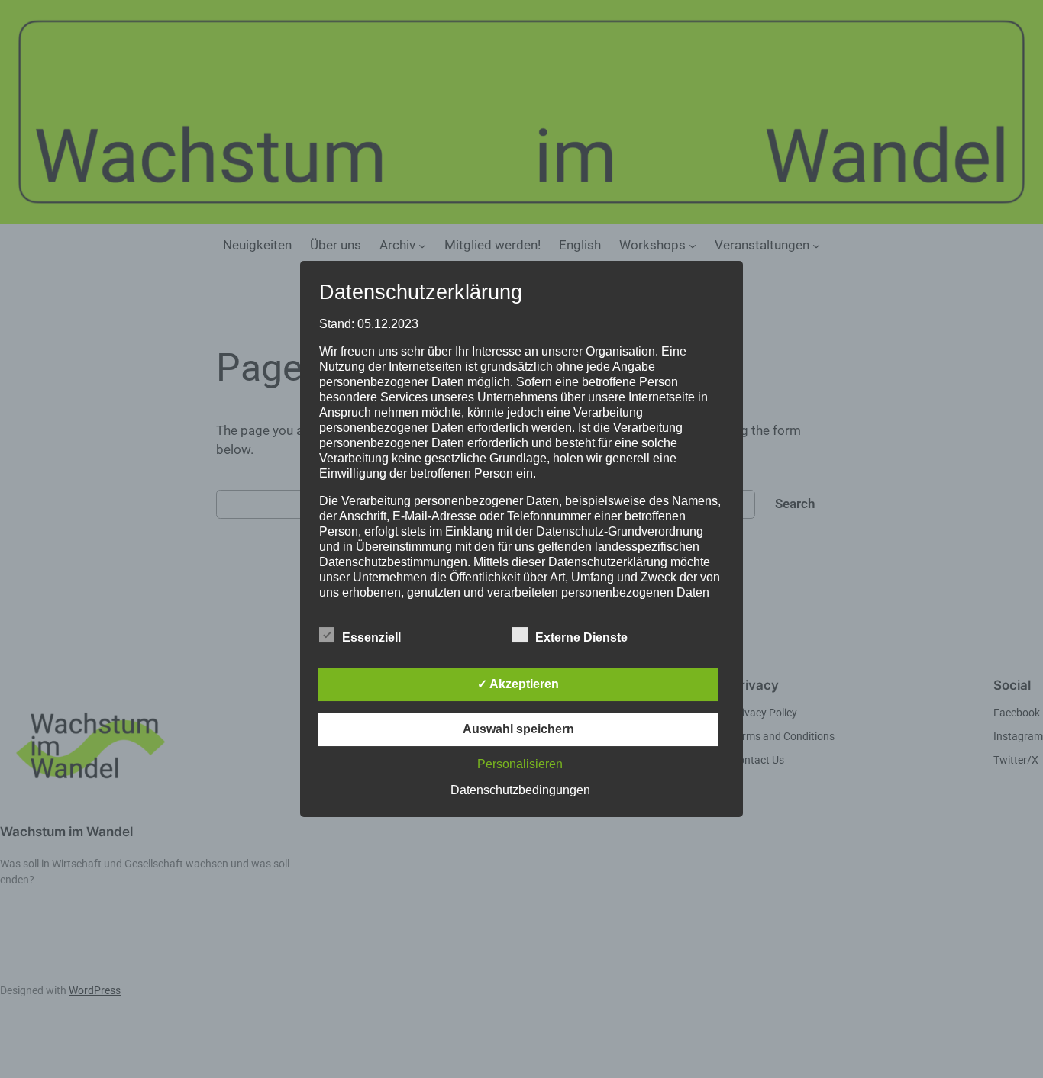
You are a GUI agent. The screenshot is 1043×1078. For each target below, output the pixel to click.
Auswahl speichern (518, 728)
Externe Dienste (581, 637)
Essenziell (371, 637)
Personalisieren (520, 764)
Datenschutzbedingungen (520, 790)
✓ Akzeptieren (518, 683)
